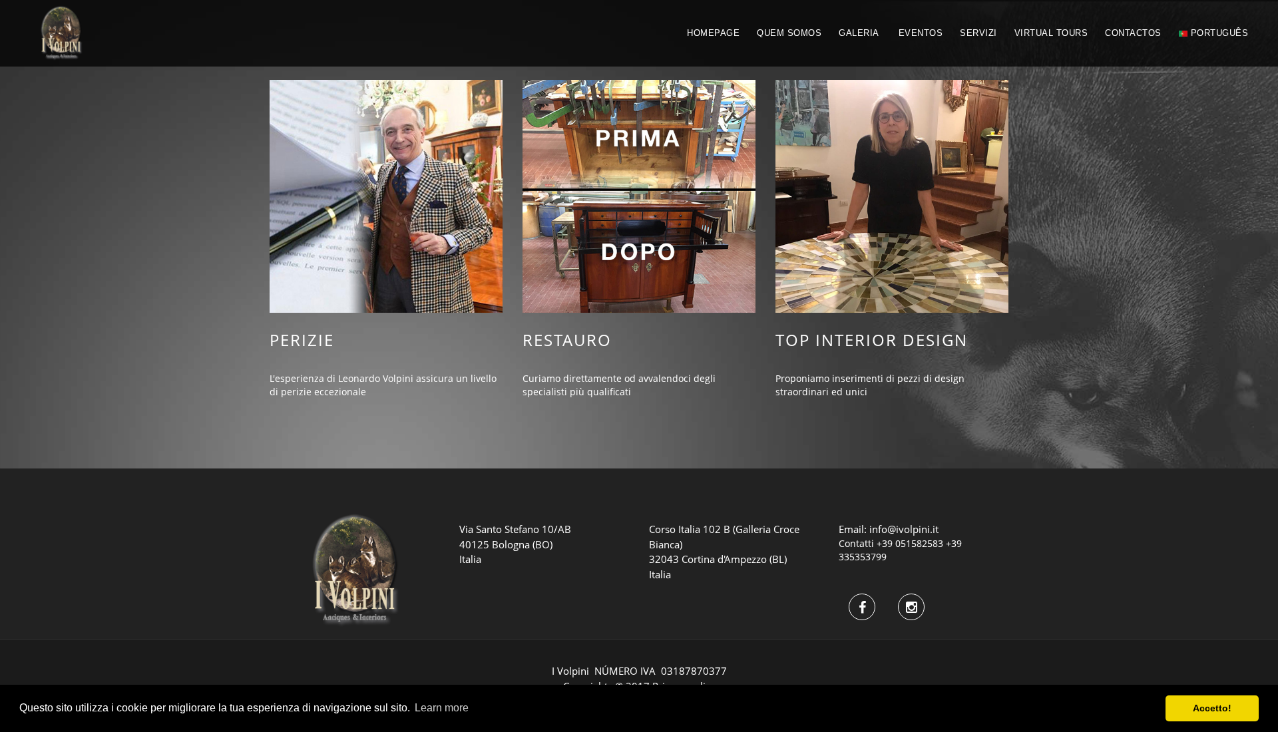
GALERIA (859, 33)
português (1217, 33)
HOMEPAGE (713, 33)
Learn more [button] (442, 707)
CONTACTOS (1133, 33)
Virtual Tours (1051, 33)
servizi (978, 33)
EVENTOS (921, 33)
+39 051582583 (910, 543)
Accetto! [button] (1212, 708)
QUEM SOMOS (789, 33)
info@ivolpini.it (904, 529)
